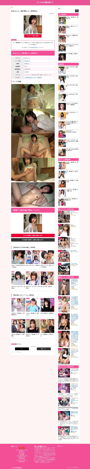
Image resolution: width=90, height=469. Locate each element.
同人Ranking (22, 458)
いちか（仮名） (74, 263)
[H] (64, 243)
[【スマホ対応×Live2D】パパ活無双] (64, 401)
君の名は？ (21, 451)
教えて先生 (21, 453)
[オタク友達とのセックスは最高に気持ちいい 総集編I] (64, 388)
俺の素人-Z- (27, 60)
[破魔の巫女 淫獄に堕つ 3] (64, 372)
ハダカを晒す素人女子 (21, 455)
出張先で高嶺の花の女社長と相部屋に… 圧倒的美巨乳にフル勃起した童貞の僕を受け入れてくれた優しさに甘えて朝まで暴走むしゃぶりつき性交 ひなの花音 (74, 336)
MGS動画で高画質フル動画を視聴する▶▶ (33, 239)
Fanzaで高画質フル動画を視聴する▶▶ (33, 235)
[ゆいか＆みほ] (64, 256)
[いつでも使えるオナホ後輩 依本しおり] (64, 356)
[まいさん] (64, 217)
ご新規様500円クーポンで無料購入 (33, 77)
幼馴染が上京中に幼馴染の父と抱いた (74, 413)
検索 (59, 8)
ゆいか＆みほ (73, 250)
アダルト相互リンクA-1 (22, 450)
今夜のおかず (21, 457)
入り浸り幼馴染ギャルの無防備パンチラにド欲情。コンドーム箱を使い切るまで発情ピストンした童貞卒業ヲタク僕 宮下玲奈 (74, 300)
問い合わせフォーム (45, 462)
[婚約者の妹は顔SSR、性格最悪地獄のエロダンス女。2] (64, 430)
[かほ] (64, 230)
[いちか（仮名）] (64, 269)
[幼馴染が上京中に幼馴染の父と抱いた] (64, 415)
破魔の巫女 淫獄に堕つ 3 (74, 370)
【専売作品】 (21, 461)
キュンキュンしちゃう (21, 460)
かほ (72, 224)
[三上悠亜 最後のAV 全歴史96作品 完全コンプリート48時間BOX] (64, 287)
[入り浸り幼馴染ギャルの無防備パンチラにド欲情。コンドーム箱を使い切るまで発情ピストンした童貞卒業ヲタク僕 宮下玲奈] (64, 304)
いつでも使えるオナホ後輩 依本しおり (74, 351)
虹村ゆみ (35, 47)
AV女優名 (21, 454)
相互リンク (60, 446)
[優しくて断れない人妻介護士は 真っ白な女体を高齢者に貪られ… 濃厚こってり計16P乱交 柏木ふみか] (64, 321)
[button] (44, 348)
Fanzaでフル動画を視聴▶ (33, 35)
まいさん (73, 211)
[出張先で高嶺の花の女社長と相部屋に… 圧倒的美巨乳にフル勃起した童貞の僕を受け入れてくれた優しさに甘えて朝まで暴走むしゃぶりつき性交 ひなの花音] (64, 339)
